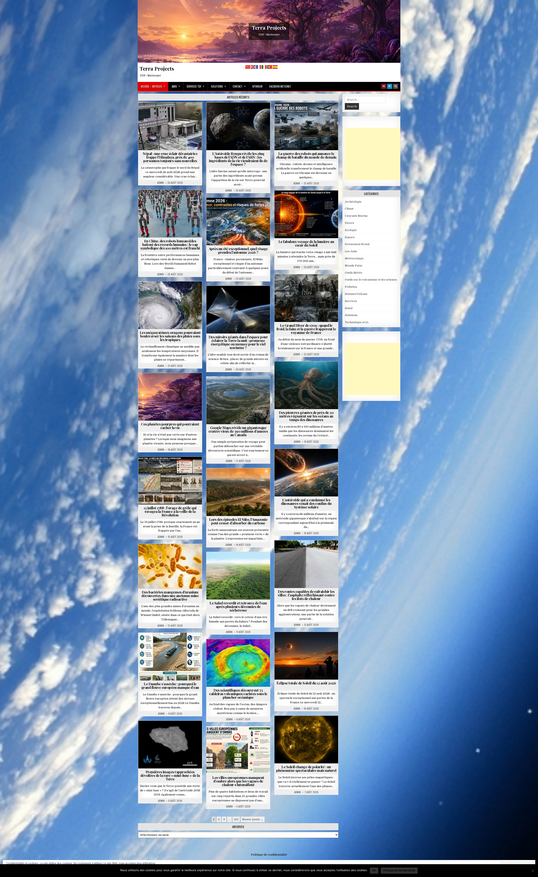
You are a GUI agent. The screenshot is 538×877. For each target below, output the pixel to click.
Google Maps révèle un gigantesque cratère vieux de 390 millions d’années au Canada (238, 431)
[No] (533, 871)
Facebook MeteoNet (280, 86)
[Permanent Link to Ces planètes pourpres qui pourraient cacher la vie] (170, 397)
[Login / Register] (389, 86)
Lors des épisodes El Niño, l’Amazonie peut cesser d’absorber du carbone (238, 521)
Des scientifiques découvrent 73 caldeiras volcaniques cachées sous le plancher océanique (238, 694)
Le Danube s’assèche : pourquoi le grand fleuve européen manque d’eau (170, 685)
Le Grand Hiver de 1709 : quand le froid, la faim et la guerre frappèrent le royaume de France (306, 329)
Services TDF (194, 86)
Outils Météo (353, 272)
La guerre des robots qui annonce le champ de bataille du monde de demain (306, 155)
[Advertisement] (376, 154)
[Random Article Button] (383, 86)
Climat (230, 478)
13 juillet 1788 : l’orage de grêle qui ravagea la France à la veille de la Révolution (170, 511)
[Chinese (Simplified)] (248, 66)
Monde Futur (294, 112)
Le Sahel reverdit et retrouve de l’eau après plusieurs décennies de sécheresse (238, 606)
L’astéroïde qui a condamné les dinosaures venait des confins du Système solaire (306, 503)
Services (351, 301)
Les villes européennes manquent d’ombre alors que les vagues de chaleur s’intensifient (238, 781)
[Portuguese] (270, 66)
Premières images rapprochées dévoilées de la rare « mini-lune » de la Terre (170, 775)
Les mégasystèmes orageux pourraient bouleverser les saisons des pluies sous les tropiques (170, 336)
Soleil (308, 200)
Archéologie (300, 371)
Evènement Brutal (158, 112)
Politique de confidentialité (269, 854)
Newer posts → (252, 819)
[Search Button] (395, 86)
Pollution (237, 296)
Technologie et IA (319, 112)
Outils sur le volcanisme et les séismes (371, 279)
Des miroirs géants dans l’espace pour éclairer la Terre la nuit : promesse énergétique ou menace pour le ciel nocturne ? (238, 342)
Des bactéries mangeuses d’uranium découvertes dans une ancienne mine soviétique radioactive (170, 595)
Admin (160, 182)
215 (236, 819)
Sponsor (257, 86)
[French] (259, 66)
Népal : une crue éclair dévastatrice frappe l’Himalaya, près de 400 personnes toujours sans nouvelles (170, 157)
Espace (240, 112)
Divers (319, 371)
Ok (374, 870)
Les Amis (351, 251)
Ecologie (247, 562)
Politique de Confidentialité (399, 870)
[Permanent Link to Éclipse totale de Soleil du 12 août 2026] (306, 656)
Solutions (217, 86)
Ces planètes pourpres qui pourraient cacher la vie (170, 426)
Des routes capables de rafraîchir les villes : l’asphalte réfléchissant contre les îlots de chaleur (306, 595)
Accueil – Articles (151, 86)
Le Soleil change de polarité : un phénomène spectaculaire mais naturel (306, 768)
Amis (174, 86)
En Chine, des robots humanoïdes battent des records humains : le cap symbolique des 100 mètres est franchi (170, 244)
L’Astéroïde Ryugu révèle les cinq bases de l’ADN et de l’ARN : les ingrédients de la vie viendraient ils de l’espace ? (238, 159)
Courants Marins (356, 215)
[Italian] (264, 66)
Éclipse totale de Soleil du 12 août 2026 (306, 683)
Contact (238, 86)
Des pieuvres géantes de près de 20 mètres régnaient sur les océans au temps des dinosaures (306, 416)
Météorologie (240, 208)
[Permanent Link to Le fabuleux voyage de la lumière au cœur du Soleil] (306, 214)
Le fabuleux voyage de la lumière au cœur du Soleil (306, 243)
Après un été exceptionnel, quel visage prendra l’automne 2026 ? (238, 250)
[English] (253, 66)
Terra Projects (269, 27)
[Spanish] (275, 66)
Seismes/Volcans (186, 112)
